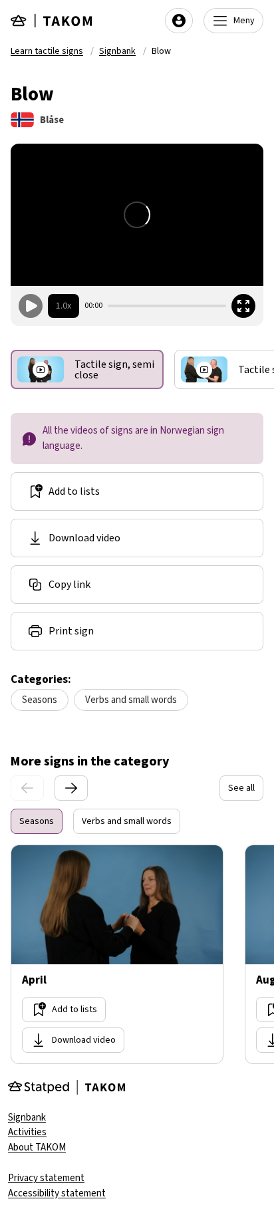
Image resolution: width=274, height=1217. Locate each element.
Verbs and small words (131, 700)
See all (241, 788)
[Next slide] (71, 788)
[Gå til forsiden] (52, 20)
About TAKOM (37, 1147)
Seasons (39, 700)
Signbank (117, 51)
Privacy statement (46, 1178)
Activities (27, 1132)
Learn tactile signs (47, 51)
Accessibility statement (57, 1193)
